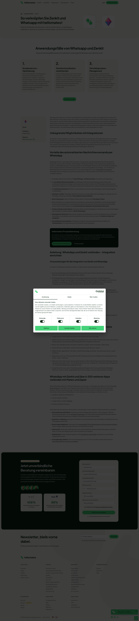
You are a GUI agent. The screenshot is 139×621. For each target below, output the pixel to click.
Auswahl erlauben (69, 328)
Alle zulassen (92, 328)
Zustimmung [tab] (45, 297)
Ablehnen (46, 328)
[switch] (60, 321)
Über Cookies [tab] (93, 297)
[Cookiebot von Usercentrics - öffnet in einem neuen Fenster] (97, 291)
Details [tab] (70, 297)
